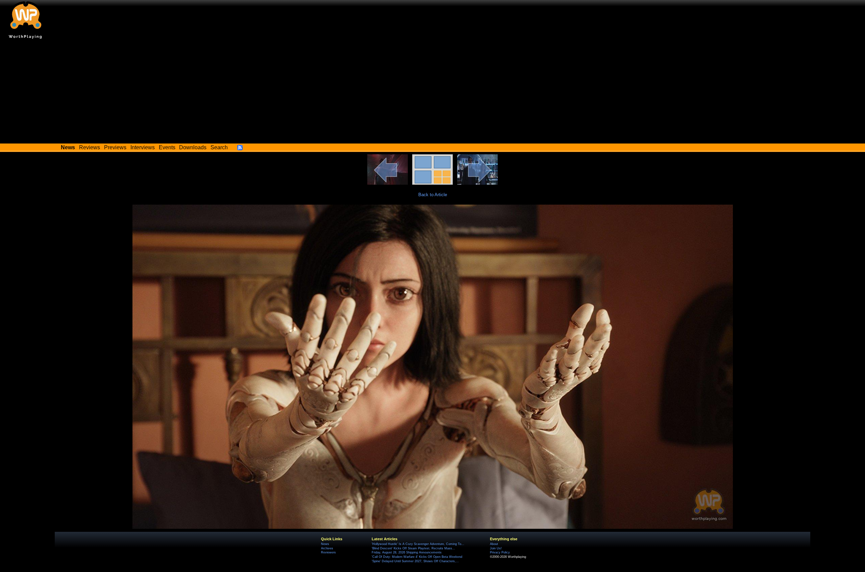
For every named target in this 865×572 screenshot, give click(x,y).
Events (167, 147)
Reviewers (328, 552)
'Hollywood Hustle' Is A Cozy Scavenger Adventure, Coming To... (418, 544)
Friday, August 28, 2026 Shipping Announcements (407, 552)
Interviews (142, 147)
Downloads (192, 147)
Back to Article (432, 194)
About (494, 544)
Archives (327, 548)
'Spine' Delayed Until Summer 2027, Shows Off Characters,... (415, 561)
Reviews (89, 147)
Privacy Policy (500, 552)
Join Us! (496, 548)
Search (219, 147)
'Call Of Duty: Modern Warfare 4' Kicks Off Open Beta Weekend (417, 556)
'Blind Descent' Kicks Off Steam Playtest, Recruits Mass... (413, 548)
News (325, 544)
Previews (115, 147)
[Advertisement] (432, 93)
